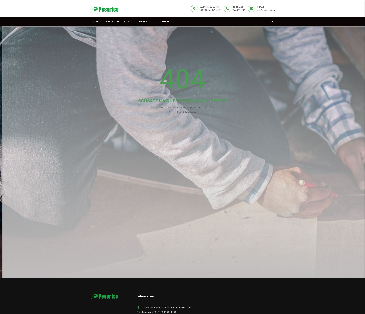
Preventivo (162, 22)
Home (96, 22)
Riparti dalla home (186, 112)
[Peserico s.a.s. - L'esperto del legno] (104, 8)
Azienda (143, 22)
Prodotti (110, 22)
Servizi (128, 22)
